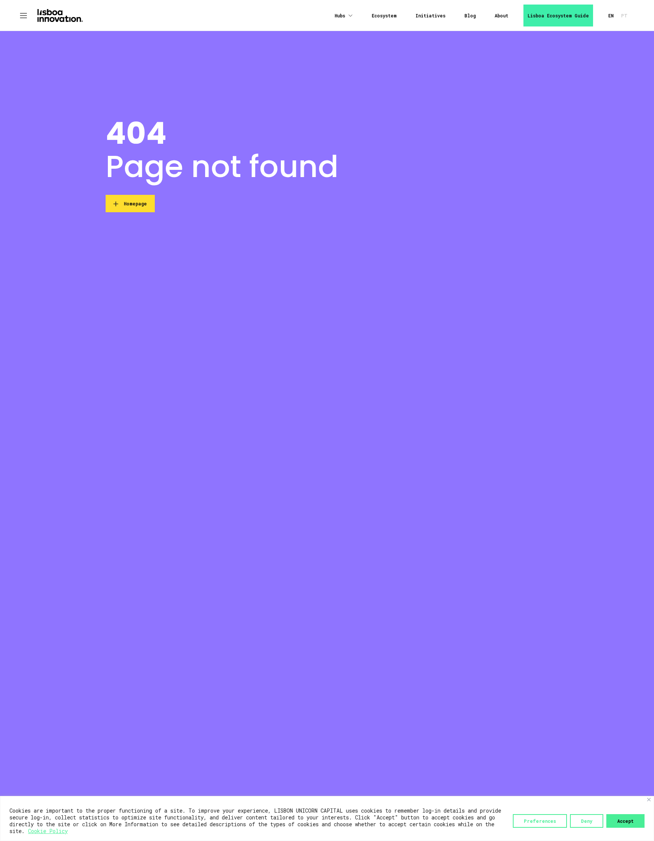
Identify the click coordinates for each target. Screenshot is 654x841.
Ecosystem (384, 15)
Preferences (540, 821)
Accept (625, 821)
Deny (586, 821)
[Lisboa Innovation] (60, 15)
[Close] (649, 799)
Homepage (135, 204)
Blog (470, 15)
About (501, 15)
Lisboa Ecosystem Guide (558, 15)
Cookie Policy (48, 831)
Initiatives (430, 15)
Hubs (340, 15)
